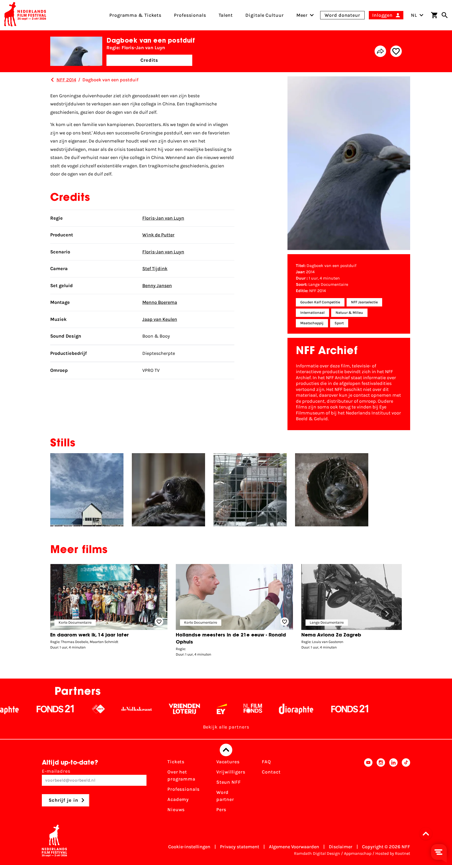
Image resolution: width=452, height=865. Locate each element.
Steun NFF (228, 782)
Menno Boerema (159, 302)
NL (414, 15)
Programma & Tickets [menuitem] (135, 15)
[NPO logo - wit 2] (67, 709)
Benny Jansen (157, 285)
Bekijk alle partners (226, 727)
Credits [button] (149, 60)
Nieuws (176, 809)
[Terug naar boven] (226, 750)
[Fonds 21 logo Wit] (24, 709)
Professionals (183, 789)
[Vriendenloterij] (153, 709)
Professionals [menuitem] (190, 15)
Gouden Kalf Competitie (320, 302)
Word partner (225, 795)
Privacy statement (239, 847)
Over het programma (181, 775)
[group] (108, 608)
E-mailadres (56, 771)
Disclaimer (340, 847)
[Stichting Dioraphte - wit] (265, 709)
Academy (178, 799)
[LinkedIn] (393, 787)
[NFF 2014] (52, 80)
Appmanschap (357, 853)
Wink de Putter (158, 235)
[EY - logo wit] (191, 709)
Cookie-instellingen (189, 847)
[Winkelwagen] (434, 15)
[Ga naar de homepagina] (25, 15)
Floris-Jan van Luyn (163, 218)
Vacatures (228, 762)
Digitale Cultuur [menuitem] (264, 15)
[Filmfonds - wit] (222, 709)
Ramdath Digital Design (317, 853)
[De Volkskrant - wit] (106, 709)
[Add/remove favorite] (396, 51)
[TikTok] (406, 787)
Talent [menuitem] (226, 15)
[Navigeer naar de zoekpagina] (445, 15)
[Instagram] (381, 787)
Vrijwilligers (230, 772)
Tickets (175, 762)
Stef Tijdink (154, 268)
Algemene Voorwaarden (294, 847)
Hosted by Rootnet (392, 853)
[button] (386, 613)
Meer (302, 15)
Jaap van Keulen (159, 319)
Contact (271, 772)
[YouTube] (368, 787)
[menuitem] (302, 15)
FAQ (266, 762)
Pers (221, 809)
